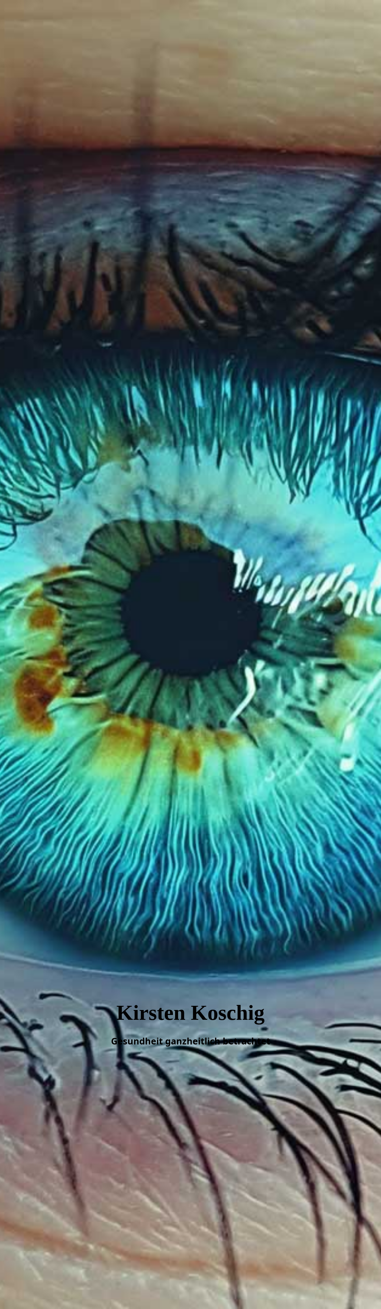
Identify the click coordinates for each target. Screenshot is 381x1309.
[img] (190, 654)
